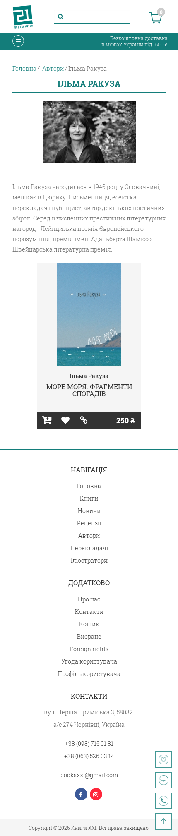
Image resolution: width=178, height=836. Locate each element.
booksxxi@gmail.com (89, 775)
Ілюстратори (89, 560)
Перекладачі (89, 548)
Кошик (89, 624)
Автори (89, 535)
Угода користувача (89, 661)
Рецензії (89, 523)
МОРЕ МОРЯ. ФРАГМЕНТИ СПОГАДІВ (89, 390)
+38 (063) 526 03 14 (89, 756)
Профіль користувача (89, 674)
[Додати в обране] (65, 420)
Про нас (89, 599)
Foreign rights (89, 649)
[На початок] (163, 821)
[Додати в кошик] (46, 420)
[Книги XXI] (22, 16)
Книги (89, 498)
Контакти (89, 612)
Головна (89, 486)
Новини (89, 511)
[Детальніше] (84, 420)
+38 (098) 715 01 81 (89, 743)
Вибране (89, 636)
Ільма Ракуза (89, 376)
